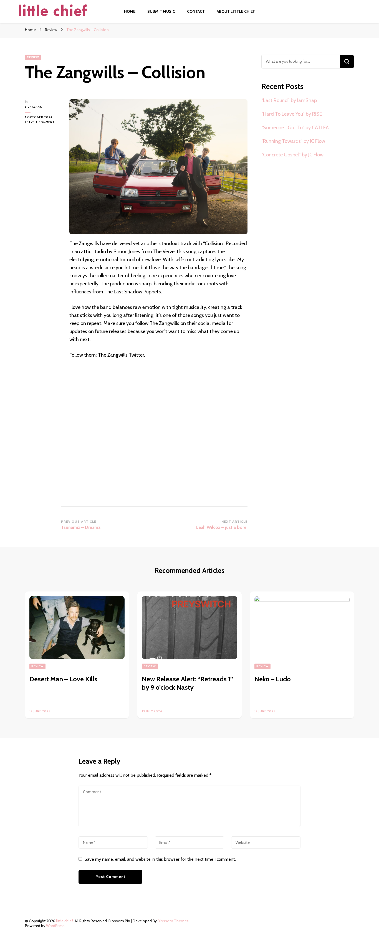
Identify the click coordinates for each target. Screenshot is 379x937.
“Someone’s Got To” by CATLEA (295, 128)
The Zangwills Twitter (121, 355)
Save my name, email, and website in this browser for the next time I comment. (160, 859)
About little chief (236, 11)
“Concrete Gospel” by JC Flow (292, 155)
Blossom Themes (173, 920)
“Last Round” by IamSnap (289, 100)
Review (33, 57)
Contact (196, 11)
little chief (64, 920)
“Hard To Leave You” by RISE (291, 114)
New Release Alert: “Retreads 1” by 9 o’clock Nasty (187, 683)
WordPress (55, 925)
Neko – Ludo (272, 679)
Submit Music (161, 11)
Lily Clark (33, 106)
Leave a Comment (43, 122)
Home (129, 11)
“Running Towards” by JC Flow (293, 141)
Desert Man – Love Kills (63, 679)
